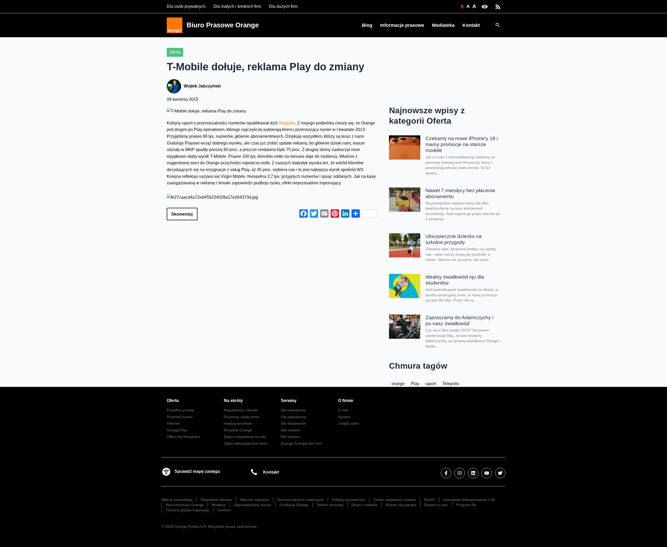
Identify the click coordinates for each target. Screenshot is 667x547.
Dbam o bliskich (364, 505)
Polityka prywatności (348, 500)
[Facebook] (446, 473)
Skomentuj (182, 214)
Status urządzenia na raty (245, 437)
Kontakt (471, 25)
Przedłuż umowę (180, 410)
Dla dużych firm (283, 6)
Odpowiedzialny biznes (252, 505)
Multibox (219, 505)
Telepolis (287, 123)
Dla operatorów (293, 417)
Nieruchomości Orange (185, 505)
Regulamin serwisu (216, 500)
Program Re (466, 505)
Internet (173, 423)
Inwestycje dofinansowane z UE (469, 500)
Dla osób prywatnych (186, 6)
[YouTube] (486, 473)
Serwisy (289, 400)
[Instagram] (459, 473)
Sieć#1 (429, 500)
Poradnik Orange (238, 430)
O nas (343, 410)
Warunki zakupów (254, 500)
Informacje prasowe (402, 25)
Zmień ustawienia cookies (394, 500)
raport (430, 383)
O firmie (345, 400)
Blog (367, 25)
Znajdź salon (348, 423)
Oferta (175, 52)
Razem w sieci (436, 505)
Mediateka (443, 25)
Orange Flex (177, 430)
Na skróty (233, 400)
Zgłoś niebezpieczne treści (246, 443)
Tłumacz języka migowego (187, 510)
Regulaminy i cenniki (241, 410)
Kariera (344, 417)
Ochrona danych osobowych (300, 500)
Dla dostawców (293, 423)
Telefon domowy (330, 505)
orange (398, 383)
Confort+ (224, 510)
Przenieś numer (180, 417)
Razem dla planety (401, 505)
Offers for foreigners (183, 437)
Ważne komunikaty (177, 500)
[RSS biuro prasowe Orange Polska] (498, 6)
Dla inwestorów (293, 410)
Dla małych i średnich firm (237, 6)
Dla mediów (290, 430)
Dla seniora (290, 437)
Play (415, 383)
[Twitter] (500, 473)
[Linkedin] (473, 473)
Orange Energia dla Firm (301, 443)
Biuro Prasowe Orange (223, 25)
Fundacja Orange (294, 505)
